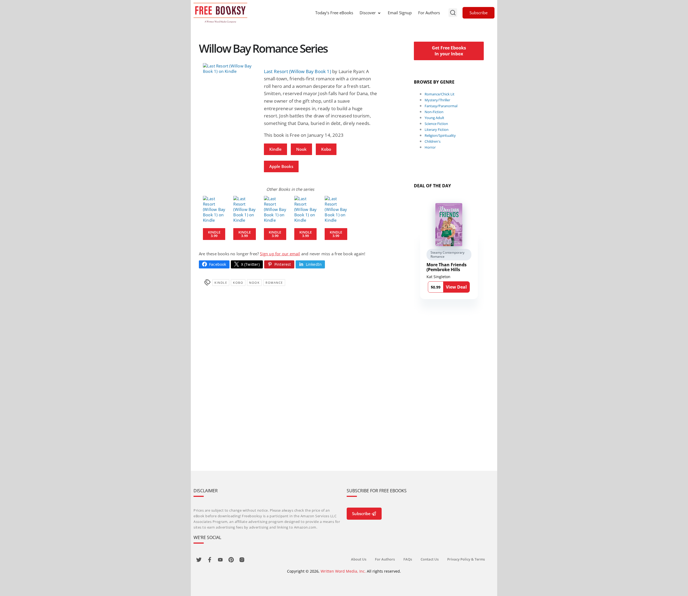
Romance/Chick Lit (439, 94)
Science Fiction (436, 123)
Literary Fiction (437, 129)
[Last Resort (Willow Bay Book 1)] (229, 68)
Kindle (275, 149)
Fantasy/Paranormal (441, 105)
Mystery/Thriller (437, 100)
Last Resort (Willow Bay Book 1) (297, 71)
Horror (430, 147)
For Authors (429, 12)
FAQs (407, 559)
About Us (358, 559)
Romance (274, 283)
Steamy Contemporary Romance (447, 254)
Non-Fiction (434, 111)
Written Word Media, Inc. (343, 571)
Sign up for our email (280, 253)
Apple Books (281, 166)
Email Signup (400, 12)
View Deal (456, 287)
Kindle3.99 (214, 234)
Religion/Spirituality (440, 135)
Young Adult (434, 117)
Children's (432, 141)
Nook (301, 149)
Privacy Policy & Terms (466, 559)
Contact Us (430, 559)
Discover (368, 12)
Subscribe (479, 12)
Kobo (326, 149)
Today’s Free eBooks (334, 12)
